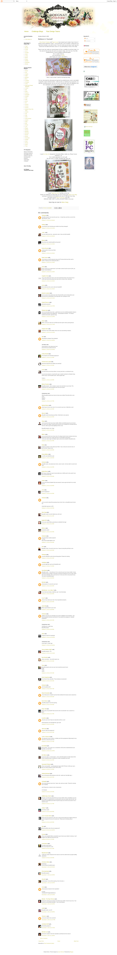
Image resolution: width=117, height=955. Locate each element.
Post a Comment (43, 938)
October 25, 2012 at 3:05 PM (48, 791)
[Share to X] (58, 208)
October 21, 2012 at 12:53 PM (48, 349)
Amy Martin (44, 570)
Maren (26, 57)
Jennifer (27, 52)
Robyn (26, 59)
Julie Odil (44, 606)
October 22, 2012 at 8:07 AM (48, 688)
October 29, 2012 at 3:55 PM (48, 857)
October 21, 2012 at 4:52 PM (48, 508)
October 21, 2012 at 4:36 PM (48, 476)
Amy (26, 72)
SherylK (43, 879)
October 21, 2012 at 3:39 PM (48, 450)
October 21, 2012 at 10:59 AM (48, 236)
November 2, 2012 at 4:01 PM (48, 894)
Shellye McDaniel (46, 773)
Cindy (26, 83)
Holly (26, 99)
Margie (43, 240)
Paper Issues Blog (72, 194)
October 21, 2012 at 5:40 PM (48, 531)
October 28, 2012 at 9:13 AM (48, 848)
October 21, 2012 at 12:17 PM (48, 324)
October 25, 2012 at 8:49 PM (48, 811)
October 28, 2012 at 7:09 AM (48, 839)
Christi (26, 49)
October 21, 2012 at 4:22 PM (48, 467)
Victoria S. (44, 916)
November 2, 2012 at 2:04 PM (48, 874)
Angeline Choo (45, 276)
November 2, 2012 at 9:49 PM (48, 911)
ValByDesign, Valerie (46, 796)
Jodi (26, 113)
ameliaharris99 (45, 924)
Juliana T (44, 808)
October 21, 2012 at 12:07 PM (48, 306)
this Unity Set (46, 154)
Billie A (43, 434)
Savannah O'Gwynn (46, 764)
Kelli (26, 123)
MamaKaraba (45, 852)
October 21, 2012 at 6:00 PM (48, 550)
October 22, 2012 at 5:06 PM (48, 724)
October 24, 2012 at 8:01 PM (48, 777)
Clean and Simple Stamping (29, 86)
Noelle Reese (45, 471)
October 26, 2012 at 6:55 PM (48, 822)
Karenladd (44, 745)
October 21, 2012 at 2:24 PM (48, 416)
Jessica (26, 104)
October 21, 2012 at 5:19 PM (48, 523)
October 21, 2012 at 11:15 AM (48, 262)
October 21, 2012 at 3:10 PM (48, 440)
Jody (26, 115)
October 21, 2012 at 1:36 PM (48, 389)
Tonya (43, 421)
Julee (26, 116)
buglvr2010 (44, 520)
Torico (26, 144)
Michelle (44, 582)
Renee (26, 136)
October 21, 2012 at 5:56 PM (48, 542)
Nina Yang (65, 202)
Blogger (71, 951)
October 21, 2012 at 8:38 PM (48, 578)
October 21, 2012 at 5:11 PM (48, 516)
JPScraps (44, 728)
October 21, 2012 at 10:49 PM (48, 645)
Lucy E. (43, 598)
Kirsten (26, 124)
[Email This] (55, 208)
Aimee (43, 320)
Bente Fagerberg (45, 677)
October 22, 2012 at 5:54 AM (48, 673)
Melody (26, 129)
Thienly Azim (45, 310)
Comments (87, 41)
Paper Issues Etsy (60, 197)
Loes (26, 126)
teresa (43, 285)
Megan (26, 128)
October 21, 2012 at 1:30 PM (48, 365)
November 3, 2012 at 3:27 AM (48, 927)
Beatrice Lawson (45, 293)
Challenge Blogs (37, 31)
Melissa (43, 528)
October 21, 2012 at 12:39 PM (48, 340)
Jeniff (43, 908)
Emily (26, 91)
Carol (43, 887)
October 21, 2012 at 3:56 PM (48, 457)
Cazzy (43, 369)
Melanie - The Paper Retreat (48, 899)
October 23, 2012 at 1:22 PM (48, 760)
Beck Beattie (45, 657)
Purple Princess (45, 302)
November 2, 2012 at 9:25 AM (48, 867)
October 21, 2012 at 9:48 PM (48, 629)
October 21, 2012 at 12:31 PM (48, 332)
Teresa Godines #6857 (47, 649)
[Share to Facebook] (59, 208)
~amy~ (43, 232)
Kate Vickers (45, 701)
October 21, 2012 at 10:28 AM (48, 220)
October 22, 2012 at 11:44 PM (48, 750)
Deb (26, 89)
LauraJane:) (44, 843)
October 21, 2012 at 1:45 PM (48, 409)
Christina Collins (45, 862)
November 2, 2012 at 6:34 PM (48, 903)
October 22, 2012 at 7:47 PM (48, 741)
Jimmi (26, 54)
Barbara (27, 77)
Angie (26, 46)
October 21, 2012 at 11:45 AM (48, 288)
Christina (27, 82)
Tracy (43, 665)
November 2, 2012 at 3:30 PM (48, 882)
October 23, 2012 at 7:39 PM (48, 769)
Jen (26, 102)
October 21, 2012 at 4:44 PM (48, 493)
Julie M (26, 120)
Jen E (26, 51)
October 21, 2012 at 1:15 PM (48, 357)
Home (26, 31)
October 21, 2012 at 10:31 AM (48, 228)
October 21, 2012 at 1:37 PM (48, 401)
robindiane (44, 562)
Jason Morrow (61, 951)
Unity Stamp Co (28, 39)
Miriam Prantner (45, 384)
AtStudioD (44, 781)
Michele (26, 131)
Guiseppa (27, 94)
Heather (27, 96)
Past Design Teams (53, 31)
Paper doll (44, 708)
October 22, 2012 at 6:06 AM (48, 680)
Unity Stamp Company (44, 42)
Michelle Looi (45, 931)
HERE (63, 55)
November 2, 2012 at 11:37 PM (48, 919)
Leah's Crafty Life (46, 736)
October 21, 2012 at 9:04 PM (48, 601)
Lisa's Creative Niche (46, 815)
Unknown (44, 215)
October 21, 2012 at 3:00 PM (48, 430)
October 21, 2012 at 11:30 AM (48, 281)
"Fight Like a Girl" (55, 193)
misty (43, 266)
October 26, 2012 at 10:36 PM (48, 830)
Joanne (26, 112)
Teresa (26, 142)
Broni (26, 78)
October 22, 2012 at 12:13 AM (48, 653)
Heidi (26, 97)
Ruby (43, 445)
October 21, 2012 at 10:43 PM (48, 637)
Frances (27, 93)
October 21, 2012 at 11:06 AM (48, 253)
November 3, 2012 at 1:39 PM (48, 935)
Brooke (26, 47)
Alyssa (26, 70)
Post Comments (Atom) (49, 943)
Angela (26, 74)
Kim (43, 546)
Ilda (42, 826)
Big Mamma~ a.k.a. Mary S (48, 590)
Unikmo (43, 224)
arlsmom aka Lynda (46, 361)
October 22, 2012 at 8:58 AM (48, 696)
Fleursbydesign (45, 871)
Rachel (26, 134)
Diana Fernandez (45, 693)
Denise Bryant (45, 248)
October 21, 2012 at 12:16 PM (48, 316)
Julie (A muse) (28, 118)
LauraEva (44, 718)
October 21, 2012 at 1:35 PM (48, 379)
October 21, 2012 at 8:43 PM (48, 585)
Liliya (43, 633)
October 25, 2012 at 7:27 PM (48, 803)
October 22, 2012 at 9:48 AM (48, 704)
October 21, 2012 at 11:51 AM (48, 298)
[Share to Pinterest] (61, 208)
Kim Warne (44, 755)
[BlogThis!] (56, 208)
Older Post (76, 941)
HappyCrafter (45, 328)
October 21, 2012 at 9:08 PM (48, 609)
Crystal (43, 834)
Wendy (26, 64)
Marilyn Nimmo (45, 405)
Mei (42, 336)
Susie (26, 141)
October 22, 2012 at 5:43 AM (48, 661)
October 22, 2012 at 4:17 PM (48, 713)
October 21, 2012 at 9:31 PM (48, 620)
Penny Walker (45, 454)
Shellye (26, 60)
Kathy (26, 121)
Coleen (26, 88)
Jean (43, 489)
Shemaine (27, 62)
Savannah (27, 137)
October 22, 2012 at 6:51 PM (48, 732)
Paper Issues (55, 42)
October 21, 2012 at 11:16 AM (48, 271)
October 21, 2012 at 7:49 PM (48, 566)
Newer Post (41, 941)
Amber (43, 480)
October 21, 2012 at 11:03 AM (48, 244)
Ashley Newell (45, 353)
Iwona (26, 101)
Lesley (26, 55)
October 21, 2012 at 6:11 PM (48, 558)
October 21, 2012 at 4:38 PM (48, 485)
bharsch (44, 413)
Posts (86, 38)
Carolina (27, 80)
